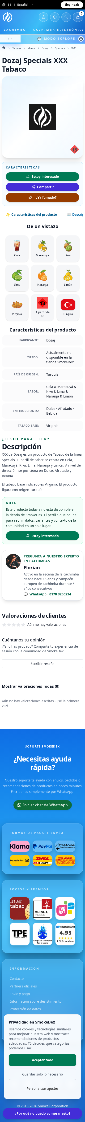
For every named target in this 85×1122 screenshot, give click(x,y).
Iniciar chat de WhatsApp (45, 805)
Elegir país (71, 5)
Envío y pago (20, 993)
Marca (31, 48)
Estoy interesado (45, 535)
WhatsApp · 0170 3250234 (47, 594)
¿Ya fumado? (46, 197)
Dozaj (45, 48)
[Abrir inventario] (55, 17)
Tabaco (16, 48)
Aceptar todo (42, 1060)
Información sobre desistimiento (35, 1001)
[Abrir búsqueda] (66, 17)
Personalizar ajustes (43, 1088)
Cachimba (15, 30)
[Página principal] (7, 17)
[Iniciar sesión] (43, 17)
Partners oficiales (23, 986)
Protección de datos (25, 1009)
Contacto (17, 978)
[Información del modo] (81, 39)
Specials (60, 48)
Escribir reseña (43, 663)
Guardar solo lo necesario (42, 1074)
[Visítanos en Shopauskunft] (65, 934)
